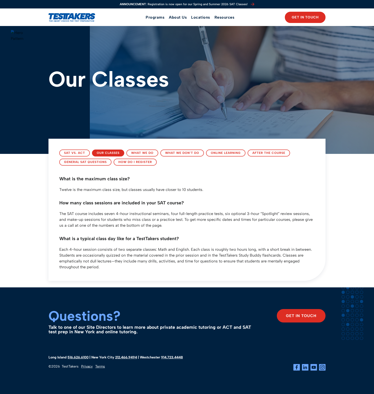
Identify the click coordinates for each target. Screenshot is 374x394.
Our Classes (108, 153)
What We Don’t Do (182, 153)
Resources (224, 17)
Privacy (87, 366)
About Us (178, 17)
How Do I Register (135, 162)
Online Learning (226, 153)
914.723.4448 (172, 357)
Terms (100, 366)
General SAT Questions (85, 162)
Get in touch (305, 17)
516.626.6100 (78, 357)
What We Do (142, 153)
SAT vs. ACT (74, 153)
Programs (155, 17)
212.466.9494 (126, 357)
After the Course (268, 153)
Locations (200, 17)
